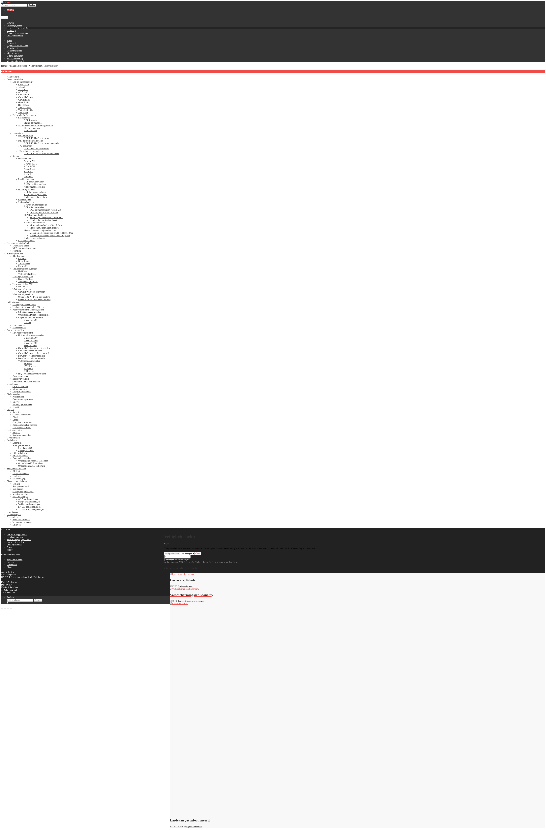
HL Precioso (23, 105)
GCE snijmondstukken (34, 207)
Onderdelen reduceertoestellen (26, 381)
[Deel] (8, 608)
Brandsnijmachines (26, 189)
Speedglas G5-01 (26, 450)
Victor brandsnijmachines (35, 194)
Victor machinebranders (34, 187)
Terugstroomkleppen (22, 391)
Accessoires (12, 517)
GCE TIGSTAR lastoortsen (36, 148)
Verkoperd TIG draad (28, 281)
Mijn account (13, 53)
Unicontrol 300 (31, 340)
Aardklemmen (30, 130)
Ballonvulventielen (21, 379)
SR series (28, 363)
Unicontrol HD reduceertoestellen (33, 315)
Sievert (16, 412)
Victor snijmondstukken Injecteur (44, 228)
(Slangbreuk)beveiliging (23, 491)
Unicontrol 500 (31, 338)
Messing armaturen (21, 494)
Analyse (16, 432)
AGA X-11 (23, 89)
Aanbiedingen (13, 77)
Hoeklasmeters (13, 437)
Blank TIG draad (26, 279)
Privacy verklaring (15, 35)
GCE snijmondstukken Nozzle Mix (45, 210)
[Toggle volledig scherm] (5, 608)
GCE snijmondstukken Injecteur (44, 212)
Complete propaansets (22, 422)
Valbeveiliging (35, 66)
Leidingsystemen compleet (24, 304)
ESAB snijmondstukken (35, 215)
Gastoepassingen (14, 430)
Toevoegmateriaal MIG (23, 284)
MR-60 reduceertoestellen (29, 312)
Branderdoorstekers (21, 519)
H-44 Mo (22, 271)
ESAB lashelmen (20, 455)
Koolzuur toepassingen (23, 435)
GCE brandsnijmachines (35, 192)
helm (235, 562)
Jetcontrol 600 (30, 345)
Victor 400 (23, 112)
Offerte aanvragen (15, 56)
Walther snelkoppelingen (29, 504)
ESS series (28, 368)
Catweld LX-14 (25, 94)
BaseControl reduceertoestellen (32, 358)
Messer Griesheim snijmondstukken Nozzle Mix (51, 233)
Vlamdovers (12, 384)
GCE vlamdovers (20, 386)
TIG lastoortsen (25, 146)
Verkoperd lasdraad (27, 274)
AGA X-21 (23, 92)
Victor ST (28, 171)
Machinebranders (26, 179)
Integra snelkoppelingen (29, 501)
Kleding (16, 471)
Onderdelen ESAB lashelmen (31, 466)
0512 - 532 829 (10, 590)
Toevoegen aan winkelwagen (177, 559)
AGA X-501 (29, 169)
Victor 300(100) (25, 110)
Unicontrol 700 (31, 320)
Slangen (16, 484)
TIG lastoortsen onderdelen (30, 151)
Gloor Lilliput (24, 102)
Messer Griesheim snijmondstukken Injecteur (50, 235)
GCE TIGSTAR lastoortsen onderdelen (41, 153)
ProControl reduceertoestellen (31, 356)
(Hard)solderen (19, 256)
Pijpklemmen (18, 397)
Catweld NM (24, 100)
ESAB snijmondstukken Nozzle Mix (46, 217)
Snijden (16, 156)
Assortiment (12, 48)
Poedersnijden (24, 199)
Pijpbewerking (13, 394)
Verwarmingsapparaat (22, 522)
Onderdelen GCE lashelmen (31, 463)
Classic (16, 417)
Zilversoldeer (24, 263)
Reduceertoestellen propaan (25, 425)
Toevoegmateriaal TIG (23, 276)
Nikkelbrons (23, 261)
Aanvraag (11, 30)
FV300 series (30, 366)
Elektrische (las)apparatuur (24, 115)
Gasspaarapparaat (20, 376)
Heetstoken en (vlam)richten (19, 243)
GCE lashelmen (20, 453)
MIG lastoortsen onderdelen (30, 141)
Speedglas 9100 (25, 448)
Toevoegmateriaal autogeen (25, 269)
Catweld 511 (29, 161)
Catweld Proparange (22, 414)
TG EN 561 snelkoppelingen (31, 509)
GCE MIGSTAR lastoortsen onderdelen (42, 143)
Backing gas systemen (22, 404)
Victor (9, 550)
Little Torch (23, 84)
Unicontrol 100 (31, 343)
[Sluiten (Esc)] (11, 608)
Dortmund (28, 176)
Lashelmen (12, 440)
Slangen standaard (21, 486)
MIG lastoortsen (25, 135)
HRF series (29, 371)
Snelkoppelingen (20, 496)
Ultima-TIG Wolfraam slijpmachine (34, 297)
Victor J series (24, 107)
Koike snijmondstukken (34, 238)
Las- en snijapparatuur (22, 82)
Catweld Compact (26, 97)
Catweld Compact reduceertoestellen (34, 353)
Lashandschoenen (21, 473)
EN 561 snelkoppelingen (29, 507)
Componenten (19, 325)
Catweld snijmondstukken (35, 205)
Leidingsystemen (14, 302)
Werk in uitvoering (15, 61)
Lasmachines (24, 117)
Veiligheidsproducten (17, 66)
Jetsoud (21, 87)
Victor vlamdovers (21, 389)
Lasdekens (17, 476)
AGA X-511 (29, 166)
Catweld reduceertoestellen (30, 350)
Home (9, 40)
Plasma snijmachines (33, 123)
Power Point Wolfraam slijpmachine (34, 299)
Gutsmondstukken (26, 240)
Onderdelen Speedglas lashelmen (33, 461)
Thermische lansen (21, 245)
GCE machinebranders (34, 181)
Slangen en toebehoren (17, 481)
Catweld (10, 23)
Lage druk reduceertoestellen (31, 317)
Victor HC (28, 174)
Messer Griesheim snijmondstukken (40, 230)
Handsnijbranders (26, 158)
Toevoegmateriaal (15, 253)
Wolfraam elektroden (22, 289)
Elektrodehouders (32, 128)
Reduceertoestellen (15, 330)
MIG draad (23, 286)
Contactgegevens (14, 25)
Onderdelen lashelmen (23, 458)
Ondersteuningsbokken (23, 399)
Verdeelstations (19, 327)
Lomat (15, 420)
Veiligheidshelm (171, 553)
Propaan (10, 409)
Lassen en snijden (15, 79)
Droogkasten (12, 512)
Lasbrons (22, 258)
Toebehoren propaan (22, 427)
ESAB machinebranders (35, 184)
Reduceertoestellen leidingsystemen (28, 309)
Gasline (27, 322)
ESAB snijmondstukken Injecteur (45, 220)
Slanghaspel (18, 489)
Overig (16, 407)
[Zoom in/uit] (2, 608)
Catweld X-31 (30, 164)
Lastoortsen (18, 133)
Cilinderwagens (14, 514)
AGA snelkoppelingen (28, 499)
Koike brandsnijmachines (35, 197)
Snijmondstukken (26, 202)
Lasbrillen (17, 443)
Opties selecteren (185, 586)
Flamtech (17, 251)
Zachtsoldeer (24, 266)
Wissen (198, 553)
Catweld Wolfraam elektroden (31, 292)
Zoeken (32, 5)
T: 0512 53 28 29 (20, 28)
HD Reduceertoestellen (23, 333)
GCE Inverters (30, 120)
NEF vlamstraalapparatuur (24, 248)
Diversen (17, 525)
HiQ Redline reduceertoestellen (32, 373)
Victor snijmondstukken (34, 222)
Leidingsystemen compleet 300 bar (28, 307)
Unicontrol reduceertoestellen (31, 335)
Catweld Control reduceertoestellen (34, 348)
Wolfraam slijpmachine (23, 294)
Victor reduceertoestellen (29, 361)
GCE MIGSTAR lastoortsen (36, 138)
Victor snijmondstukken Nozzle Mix (46, 225)
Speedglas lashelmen (22, 445)
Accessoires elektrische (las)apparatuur (35, 125)
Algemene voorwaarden (17, 33)
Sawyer (16, 402)
